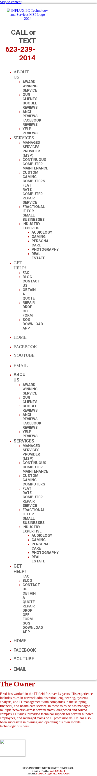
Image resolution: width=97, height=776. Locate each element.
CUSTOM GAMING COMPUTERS (34, 176)
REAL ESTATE (38, 256)
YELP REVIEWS (30, 131)
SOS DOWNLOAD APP (33, 324)
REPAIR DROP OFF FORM (29, 309)
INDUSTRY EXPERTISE (32, 226)
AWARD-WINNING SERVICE (30, 86)
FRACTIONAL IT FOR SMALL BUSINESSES (34, 213)
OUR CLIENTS (30, 96)
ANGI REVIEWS (30, 114)
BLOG (27, 277)
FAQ (26, 273)
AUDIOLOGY (42, 232)
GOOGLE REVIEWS (30, 105)
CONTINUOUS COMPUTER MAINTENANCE (35, 164)
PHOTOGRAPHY (45, 249)
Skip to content (10, 2)
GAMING (39, 237)
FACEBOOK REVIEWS (32, 122)
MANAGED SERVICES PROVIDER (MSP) (31, 149)
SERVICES (24, 137)
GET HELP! (20, 265)
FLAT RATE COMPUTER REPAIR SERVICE (33, 194)
